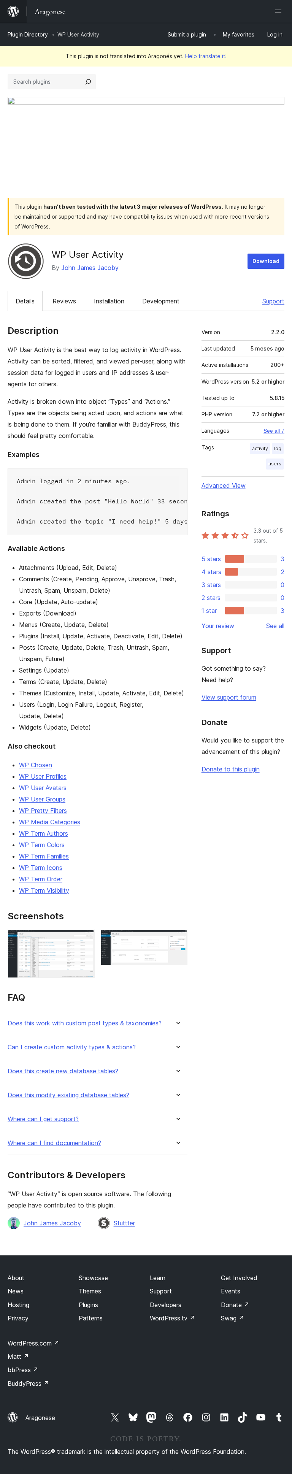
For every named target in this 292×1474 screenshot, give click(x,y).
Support (273, 301)
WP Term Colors (42, 845)
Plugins (88, 1305)
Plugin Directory (28, 34)
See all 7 (273, 431)
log (277, 448)
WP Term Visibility (44, 890)
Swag (232, 1318)
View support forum (229, 697)
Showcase (93, 1278)
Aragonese (40, 1418)
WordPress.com (33, 1343)
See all (275, 626)
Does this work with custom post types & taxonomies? (85, 1023)
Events (230, 1291)
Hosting (18, 1305)
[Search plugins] (88, 81)
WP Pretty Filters (43, 810)
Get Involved (239, 1278)
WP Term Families (44, 856)
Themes (90, 1291)
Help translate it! (206, 56)
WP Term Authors (43, 833)
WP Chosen (35, 765)
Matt (18, 1356)
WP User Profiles (43, 776)
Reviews (64, 301)
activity (260, 448)
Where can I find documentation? (54, 1143)
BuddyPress (28, 1383)
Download (265, 261)
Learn (157, 1278)
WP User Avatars (43, 788)
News (16, 1291)
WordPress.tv (172, 1318)
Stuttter (124, 1223)
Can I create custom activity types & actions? (72, 1047)
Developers (165, 1305)
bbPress (23, 1370)
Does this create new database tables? (63, 1071)
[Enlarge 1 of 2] (84, 940)
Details (25, 301)
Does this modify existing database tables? (68, 1095)
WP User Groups (42, 799)
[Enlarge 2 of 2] (177, 940)
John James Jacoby (90, 267)
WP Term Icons (40, 867)
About (16, 1278)
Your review (218, 626)
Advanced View (224, 485)
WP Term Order (40, 879)
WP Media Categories (49, 822)
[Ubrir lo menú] (280, 11)
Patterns (91, 1318)
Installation (109, 301)
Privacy (18, 1318)
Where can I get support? (43, 1119)
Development (160, 301)
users (274, 463)
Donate (235, 1305)
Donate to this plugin (231, 769)
